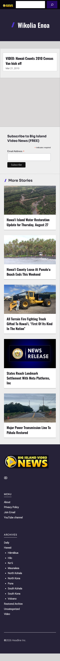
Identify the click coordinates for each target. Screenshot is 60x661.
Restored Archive (13, 603)
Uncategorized (12, 609)
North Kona (14, 578)
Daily (6, 542)
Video (7, 614)
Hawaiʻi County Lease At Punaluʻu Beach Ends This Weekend (28, 272)
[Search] (52, 4)
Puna (10, 583)
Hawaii (7, 547)
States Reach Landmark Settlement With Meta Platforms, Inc (28, 378)
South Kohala (15, 588)
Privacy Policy (11, 507)
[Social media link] (5, 478)
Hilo (10, 558)
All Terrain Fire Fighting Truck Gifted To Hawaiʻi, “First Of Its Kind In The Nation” (29, 323)
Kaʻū (10, 563)
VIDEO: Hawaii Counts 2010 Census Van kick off (29, 61)
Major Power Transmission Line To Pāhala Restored (29, 430)
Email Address (15, 151)
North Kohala (15, 573)
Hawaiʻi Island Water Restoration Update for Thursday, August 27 (28, 222)
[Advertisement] (30, 101)
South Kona (14, 593)
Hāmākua (13, 552)
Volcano (12, 598)
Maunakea (13, 568)
